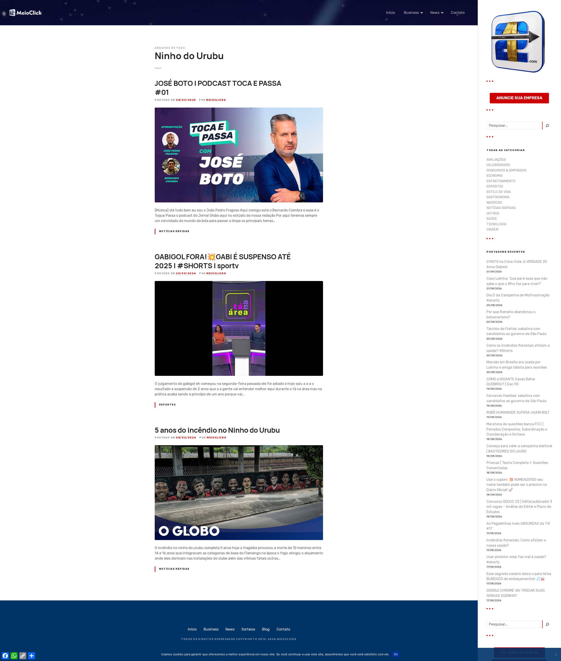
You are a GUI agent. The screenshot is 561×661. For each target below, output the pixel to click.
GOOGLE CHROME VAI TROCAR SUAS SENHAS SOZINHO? (515, 593)
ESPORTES (167, 404)
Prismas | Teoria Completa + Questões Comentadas (517, 465)
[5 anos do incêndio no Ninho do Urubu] (239, 448)
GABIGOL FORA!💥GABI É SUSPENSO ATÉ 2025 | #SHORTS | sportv (223, 261)
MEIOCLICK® (287, 639)
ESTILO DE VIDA (498, 192)
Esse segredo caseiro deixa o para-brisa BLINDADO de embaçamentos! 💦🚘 (518, 576)
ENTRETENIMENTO (500, 181)
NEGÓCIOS (494, 203)
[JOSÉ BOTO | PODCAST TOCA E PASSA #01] (239, 110)
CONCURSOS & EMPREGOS (506, 170)
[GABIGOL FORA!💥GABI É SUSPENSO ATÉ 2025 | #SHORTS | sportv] (239, 283)
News (434, 13)
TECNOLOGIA (496, 224)
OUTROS (492, 213)
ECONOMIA (494, 176)
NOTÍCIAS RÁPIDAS (174, 231)
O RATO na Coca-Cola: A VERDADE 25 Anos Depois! (516, 264)
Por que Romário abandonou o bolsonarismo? (510, 314)
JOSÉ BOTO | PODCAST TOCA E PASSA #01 (218, 87)
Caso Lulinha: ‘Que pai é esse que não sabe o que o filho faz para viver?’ (516, 281)
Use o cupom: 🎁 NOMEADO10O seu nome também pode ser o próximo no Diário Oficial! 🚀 (516, 484)
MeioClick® (216, 100)
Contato (458, 13)
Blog (266, 629)
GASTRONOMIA (498, 197)
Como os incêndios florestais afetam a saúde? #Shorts (518, 348)
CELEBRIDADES (498, 165)
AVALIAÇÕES (496, 160)
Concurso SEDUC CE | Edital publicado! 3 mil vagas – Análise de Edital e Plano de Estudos (519, 506)
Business (411, 13)
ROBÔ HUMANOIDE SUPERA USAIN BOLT (518, 412)
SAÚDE (491, 219)
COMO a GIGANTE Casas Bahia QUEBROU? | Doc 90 (510, 381)
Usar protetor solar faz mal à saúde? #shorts (516, 559)
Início (390, 13)
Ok (396, 654)
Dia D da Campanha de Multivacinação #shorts (517, 298)
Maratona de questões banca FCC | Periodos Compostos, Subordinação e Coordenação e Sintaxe (516, 429)
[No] (555, 654)
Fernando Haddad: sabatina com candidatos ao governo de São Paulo (516, 398)
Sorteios (248, 629)
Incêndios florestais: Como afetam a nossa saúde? (516, 543)
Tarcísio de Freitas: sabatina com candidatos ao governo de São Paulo (516, 331)
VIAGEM (492, 229)
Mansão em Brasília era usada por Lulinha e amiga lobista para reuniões (516, 364)
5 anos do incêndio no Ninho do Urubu (217, 430)
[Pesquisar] (547, 126)
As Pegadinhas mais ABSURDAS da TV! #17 (518, 526)
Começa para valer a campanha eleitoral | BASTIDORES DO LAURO (519, 448)
